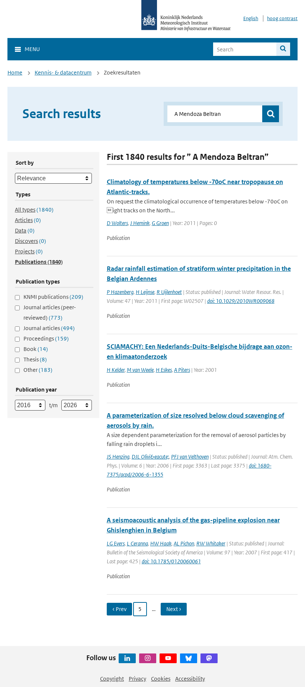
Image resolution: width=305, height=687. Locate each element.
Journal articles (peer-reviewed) (49, 312)
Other (37, 369)
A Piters (182, 369)
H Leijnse (145, 291)
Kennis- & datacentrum (63, 72)
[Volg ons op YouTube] (168, 658)
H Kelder (116, 369)
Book (35, 348)
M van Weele (140, 369)
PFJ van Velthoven (190, 456)
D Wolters (117, 223)
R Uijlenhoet (169, 291)
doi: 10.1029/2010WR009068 (240, 300)
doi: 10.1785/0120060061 (171, 561)
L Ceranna (137, 543)
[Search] (283, 49)
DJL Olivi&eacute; (150, 456)
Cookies (160, 678)
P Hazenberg (120, 291)
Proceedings (46, 338)
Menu (32, 49)
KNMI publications (53, 296)
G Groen (160, 223)
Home (14, 72)
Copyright (112, 678)
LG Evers (116, 543)
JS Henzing (118, 456)
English (250, 18)
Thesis (35, 359)
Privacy (137, 678)
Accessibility (190, 678)
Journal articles (49, 328)
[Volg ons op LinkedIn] (127, 658)
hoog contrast (282, 18)
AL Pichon (184, 543)
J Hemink (140, 223)
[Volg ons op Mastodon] (209, 658)
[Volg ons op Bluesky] (189, 658)
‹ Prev (119, 608)
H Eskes (164, 369)
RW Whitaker (210, 543)
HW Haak (160, 543)
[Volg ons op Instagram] (148, 658)
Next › (173, 608)
